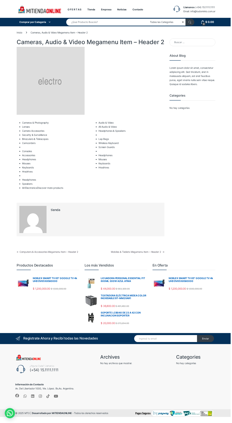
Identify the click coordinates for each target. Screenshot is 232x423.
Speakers (27, 183)
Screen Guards (107, 147)
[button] (10, 413)
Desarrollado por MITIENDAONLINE (52, 413)
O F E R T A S (74, 9)
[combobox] (107, 22)
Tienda (91, 9)
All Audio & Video (108, 126)
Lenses (26, 126)
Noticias (122, 9)
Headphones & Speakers (112, 130)
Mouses (26, 163)
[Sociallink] (17, 396)
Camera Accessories (33, 130)
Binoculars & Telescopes (35, 138)
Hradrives (27, 171)
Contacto (137, 9)
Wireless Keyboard (109, 143)
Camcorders (28, 143)
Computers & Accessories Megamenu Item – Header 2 (47, 251)
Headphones (29, 159)
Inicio (19, 32)
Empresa (106, 9)
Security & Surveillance (34, 134)
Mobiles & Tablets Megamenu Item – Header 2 (137, 251)
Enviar (205, 338)
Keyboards (28, 167)
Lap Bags (104, 138)
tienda (55, 210)
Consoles (27, 151)
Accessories (28, 155)
